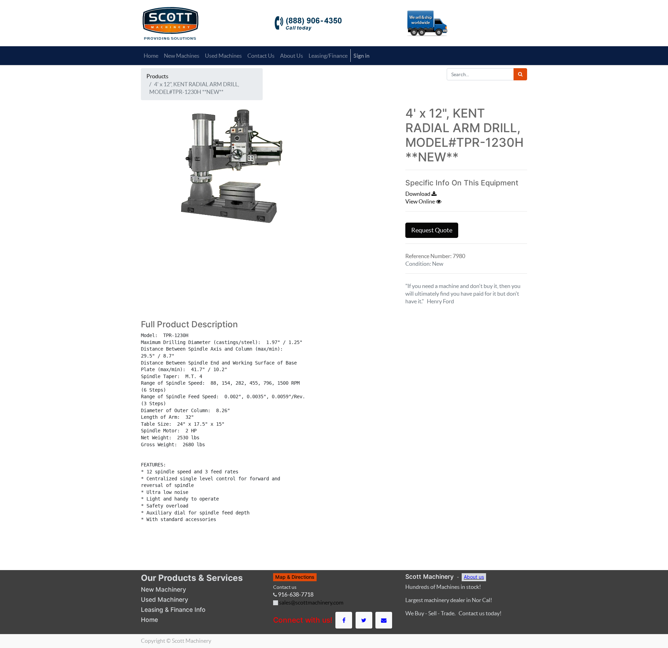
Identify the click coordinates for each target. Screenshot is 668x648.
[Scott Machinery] (170, 22)
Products (157, 76)
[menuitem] (151, 55)
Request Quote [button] (431, 230)
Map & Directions (295, 577)
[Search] (520, 74)
